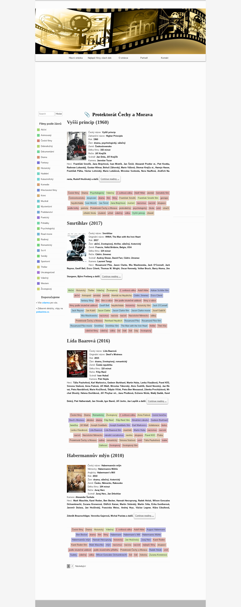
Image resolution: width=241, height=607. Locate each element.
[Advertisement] (120, 85)
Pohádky (45, 223)
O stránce (123, 57)
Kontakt (164, 57)
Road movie (46, 234)
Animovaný (46, 135)
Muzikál (44, 201)
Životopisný (46, 289)
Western (45, 283)
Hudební (45, 173)
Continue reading (110, 179)
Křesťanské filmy (49, 190)
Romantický (46, 245)
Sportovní (45, 261)
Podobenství (47, 212)
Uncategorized (47, 272)
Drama (44, 157)
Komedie (45, 184)
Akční (43, 129)
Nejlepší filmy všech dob (99, 57)
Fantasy (45, 162)
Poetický (45, 217)
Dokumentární (47, 151)
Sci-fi (43, 250)
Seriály (44, 256)
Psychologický (48, 228)
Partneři (144, 57)
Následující (80, 566)
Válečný (45, 278)
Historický (45, 168)
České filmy (46, 140)
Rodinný (45, 239)
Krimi (43, 195)
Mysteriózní (46, 206)
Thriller (44, 267)
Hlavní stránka (76, 57)
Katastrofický (47, 179)
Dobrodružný (47, 146)
